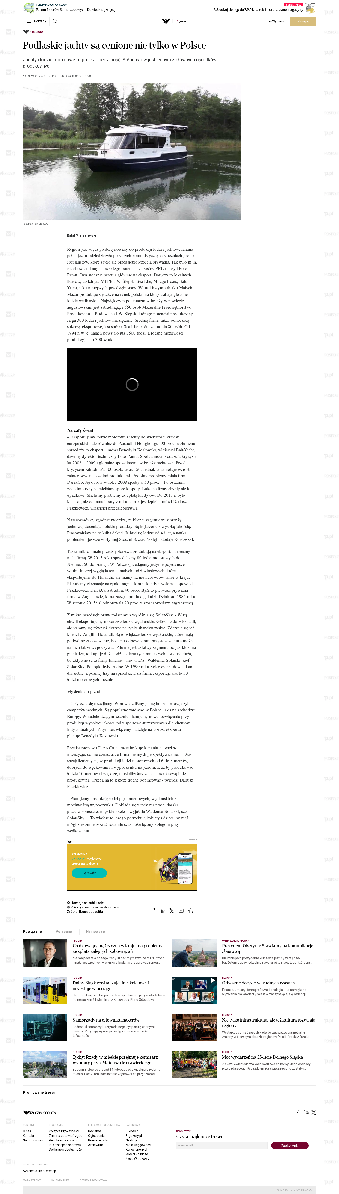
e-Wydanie (277, 21)
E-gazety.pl (134, 1136)
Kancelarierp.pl (136, 1149)
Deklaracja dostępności (65, 1149)
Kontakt (28, 1136)
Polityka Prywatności (64, 1131)
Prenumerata (98, 1140)
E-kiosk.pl (132, 1131)
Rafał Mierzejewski (81, 235)
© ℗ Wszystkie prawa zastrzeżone (93, 907)
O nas (27, 1131)
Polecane (64, 931)
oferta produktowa (94, 1180)
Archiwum (95, 1145)
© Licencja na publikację (85, 903)
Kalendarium (60, 1180)
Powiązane (32, 931)
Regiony (38, 31)
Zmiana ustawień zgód (65, 1136)
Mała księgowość (138, 1145)
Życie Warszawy (137, 1159)
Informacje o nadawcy (65, 1145)
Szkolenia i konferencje (40, 1171)
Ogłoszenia (96, 1136)
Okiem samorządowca (235, 940)
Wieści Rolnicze (137, 1154)
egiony (181, 21)
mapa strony (32, 1180)
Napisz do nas (33, 1140)
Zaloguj (303, 21)
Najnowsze (95, 931)
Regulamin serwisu (63, 1140)
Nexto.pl (131, 1140)
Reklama (94, 1131)
